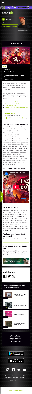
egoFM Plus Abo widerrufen (16, 381)
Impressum (8, 377)
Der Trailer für (13, 104)
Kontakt (7, 376)
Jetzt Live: (8, 19)
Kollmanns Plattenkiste (23, 30)
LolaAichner (16, 341)
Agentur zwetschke (18, 390)
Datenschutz (16, 376)
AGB (23, 376)
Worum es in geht (14, 102)
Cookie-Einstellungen (18, 377)
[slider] (12, 118)
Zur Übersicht (16, 43)
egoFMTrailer (16, 338)
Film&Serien (16, 336)
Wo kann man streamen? (16, 107)
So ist (10, 106)
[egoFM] (7, 14)
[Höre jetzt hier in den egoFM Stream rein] (16, 261)
